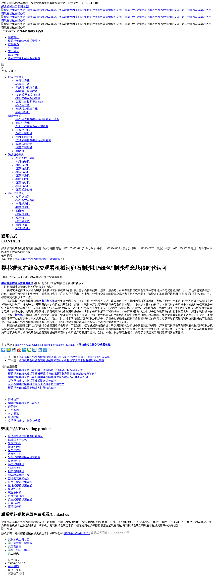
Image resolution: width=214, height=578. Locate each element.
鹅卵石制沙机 (16, 471)
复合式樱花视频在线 (20, 482)
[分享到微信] (29, 350)
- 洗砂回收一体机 (25, 158)
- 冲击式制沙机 (23, 133)
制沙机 (19, 314)
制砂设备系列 (16, 115)
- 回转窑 (19, 210)
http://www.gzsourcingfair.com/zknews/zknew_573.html (45, 344)
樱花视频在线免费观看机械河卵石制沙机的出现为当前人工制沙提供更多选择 (64, 356)
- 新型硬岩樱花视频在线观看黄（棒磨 (37, 119)
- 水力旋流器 (22, 221)
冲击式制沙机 (16, 464)
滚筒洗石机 (14, 453)
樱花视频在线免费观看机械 (31, 259)
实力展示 (13, 51)
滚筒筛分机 (14, 506)
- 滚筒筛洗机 (22, 175)
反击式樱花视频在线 (20, 499)
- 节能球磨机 (22, 203)
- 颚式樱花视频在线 (26, 87)
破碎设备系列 (16, 77)
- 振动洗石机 (22, 186)
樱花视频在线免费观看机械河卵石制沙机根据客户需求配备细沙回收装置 (61, 360)
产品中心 (13, 44)
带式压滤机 (14, 503)
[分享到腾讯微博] (24, 350)
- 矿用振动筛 (22, 196)
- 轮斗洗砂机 (22, 161)
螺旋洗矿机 (14, 492)
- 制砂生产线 (22, 122)
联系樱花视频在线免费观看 (24, 58)
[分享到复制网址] (50, 350)
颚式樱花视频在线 (18, 475)
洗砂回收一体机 (17, 439)
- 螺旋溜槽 (21, 224)
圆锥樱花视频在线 (18, 478)
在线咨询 (13, 566)
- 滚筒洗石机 (22, 172)
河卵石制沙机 (47, 300)
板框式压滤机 (16, 496)
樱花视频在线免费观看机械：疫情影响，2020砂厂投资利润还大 (45, 370)
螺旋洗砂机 (14, 446)
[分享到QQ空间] (9, 350)
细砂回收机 (14, 467)
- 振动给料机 (22, 112)
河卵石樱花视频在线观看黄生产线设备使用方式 (36, 384)
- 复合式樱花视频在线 (27, 94)
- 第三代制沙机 (23, 147)
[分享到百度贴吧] (34, 350)
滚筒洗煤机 (14, 450)
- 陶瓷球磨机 (22, 207)
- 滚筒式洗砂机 (23, 189)
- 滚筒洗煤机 (22, 168)
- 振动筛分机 (22, 129)
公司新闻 (13, 47)
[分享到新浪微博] (19, 350)
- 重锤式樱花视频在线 (27, 98)
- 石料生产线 (22, 84)
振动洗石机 (14, 489)
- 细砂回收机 (22, 179)
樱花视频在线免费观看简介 (24, 40)
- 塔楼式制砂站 (23, 143)
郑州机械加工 (9, 6)
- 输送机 (19, 151)
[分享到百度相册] (40, 350)
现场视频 (13, 54)
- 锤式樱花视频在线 (26, 108)
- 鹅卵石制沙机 (23, 136)
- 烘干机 (19, 217)
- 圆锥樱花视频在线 (26, 91)
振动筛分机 (14, 460)
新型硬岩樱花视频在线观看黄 (25, 436)
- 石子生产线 (22, 105)
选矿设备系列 (16, 193)
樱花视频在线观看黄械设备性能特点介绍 (32, 387)
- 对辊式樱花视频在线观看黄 (31, 126)
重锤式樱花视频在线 (20, 485)
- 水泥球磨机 (22, 214)
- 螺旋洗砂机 (22, 165)
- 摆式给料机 (22, 228)
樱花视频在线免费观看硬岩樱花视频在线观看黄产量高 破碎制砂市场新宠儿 (52, 373)
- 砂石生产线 (22, 80)
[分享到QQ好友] (14, 350)
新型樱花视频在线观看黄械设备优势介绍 (32, 380)
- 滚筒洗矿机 (22, 182)
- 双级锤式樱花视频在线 (29, 101)
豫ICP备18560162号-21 (77, 533)
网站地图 (23, 6)
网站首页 (13, 37)
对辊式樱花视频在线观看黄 (24, 457)
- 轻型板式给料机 (25, 200)
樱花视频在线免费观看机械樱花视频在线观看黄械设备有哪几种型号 (48, 377)
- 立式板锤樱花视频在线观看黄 (33, 140)
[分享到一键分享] (45, 350)
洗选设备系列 (16, 154)
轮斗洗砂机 (14, 443)
